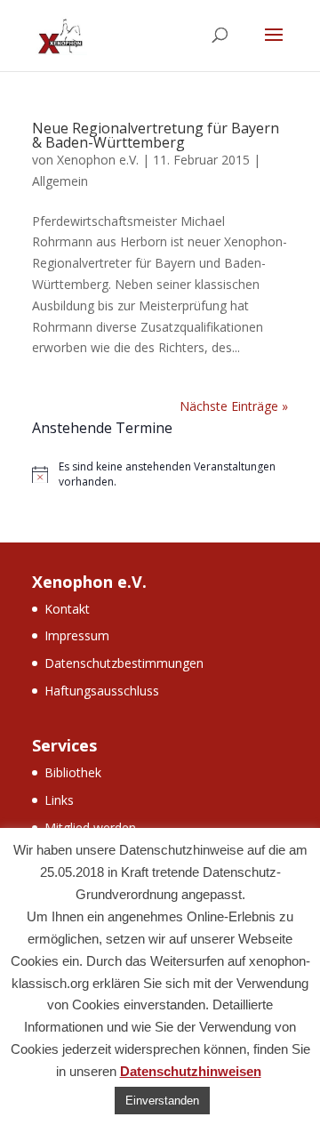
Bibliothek (72, 772)
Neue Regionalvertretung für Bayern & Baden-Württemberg (155, 135)
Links (59, 800)
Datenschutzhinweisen (190, 1071)
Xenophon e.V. (98, 159)
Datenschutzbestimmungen (124, 663)
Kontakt (67, 608)
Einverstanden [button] (162, 1100)
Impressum (76, 635)
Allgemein (60, 181)
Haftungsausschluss (101, 690)
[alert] (160, 474)
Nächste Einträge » (234, 406)
